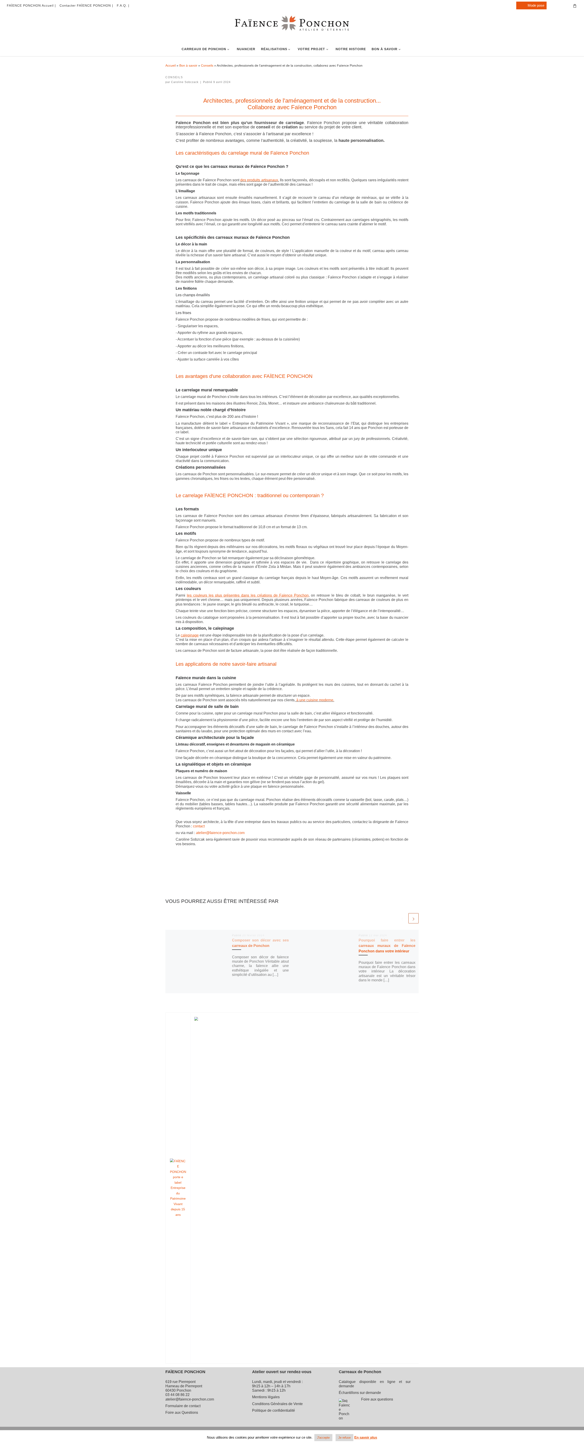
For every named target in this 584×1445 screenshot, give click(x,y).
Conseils (207, 65)
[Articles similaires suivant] (413, 918)
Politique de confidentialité (273, 1410)
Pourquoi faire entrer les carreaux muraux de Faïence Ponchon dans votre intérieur (387, 945)
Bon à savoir (188, 65)
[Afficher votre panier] (575, 5)
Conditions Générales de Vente (277, 1404)
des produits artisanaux (259, 180)
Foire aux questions (377, 1399)
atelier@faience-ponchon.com (220, 833)
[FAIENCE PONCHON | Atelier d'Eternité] (292, 28)
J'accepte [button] (323, 1437)
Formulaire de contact (183, 1406)
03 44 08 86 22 (177, 1395)
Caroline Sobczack (184, 82)
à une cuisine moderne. (315, 700)
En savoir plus (365, 1437)
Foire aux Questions (181, 1412)
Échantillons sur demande (360, 1393)
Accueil (170, 65)
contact (199, 826)
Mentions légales (266, 1397)
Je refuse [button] (344, 1437)
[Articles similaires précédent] (402, 918)
